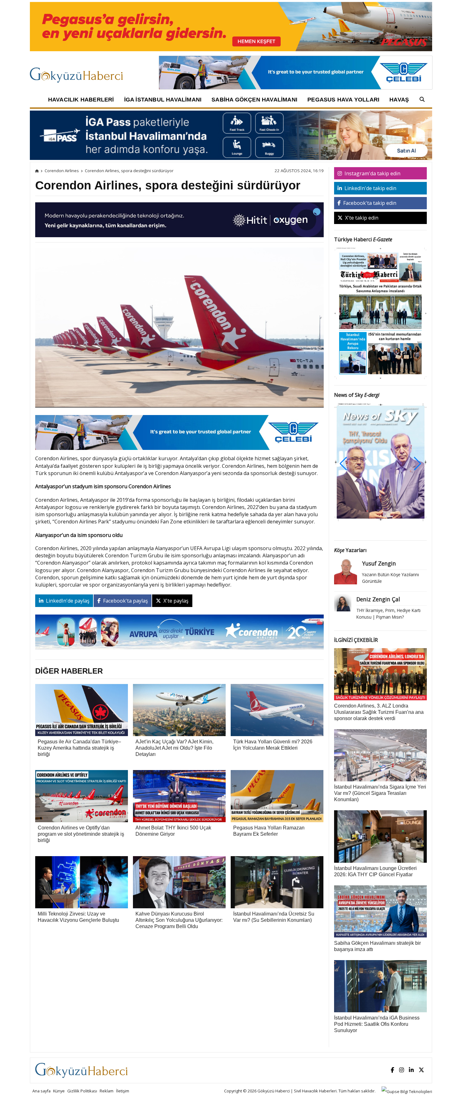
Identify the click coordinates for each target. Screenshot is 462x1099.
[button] (417, 464)
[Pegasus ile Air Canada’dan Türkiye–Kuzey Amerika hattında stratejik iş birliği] (81, 709)
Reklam (106, 1091)
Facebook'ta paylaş (125, 600)
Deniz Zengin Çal (378, 599)
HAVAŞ (399, 99)
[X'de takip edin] (421, 1070)
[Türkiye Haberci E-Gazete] (380, 312)
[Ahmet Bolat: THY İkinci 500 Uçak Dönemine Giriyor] (179, 795)
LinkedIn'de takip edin (369, 188)
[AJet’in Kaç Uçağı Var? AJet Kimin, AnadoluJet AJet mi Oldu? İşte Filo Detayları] (179, 709)
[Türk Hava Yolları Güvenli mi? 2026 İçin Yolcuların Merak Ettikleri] (277, 709)
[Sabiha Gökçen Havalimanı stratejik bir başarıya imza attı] (380, 910)
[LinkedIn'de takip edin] (411, 1070)
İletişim (122, 1091)
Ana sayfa (41, 1091)
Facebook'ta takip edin (369, 203)
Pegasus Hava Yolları (343, 99)
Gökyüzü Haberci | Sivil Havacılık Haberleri (297, 1091)
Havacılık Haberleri (81, 99)
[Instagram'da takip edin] (401, 1070)
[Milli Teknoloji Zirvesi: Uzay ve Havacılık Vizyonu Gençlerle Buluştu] (81, 881)
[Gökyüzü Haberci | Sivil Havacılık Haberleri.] (37, 170)
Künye (59, 1091)
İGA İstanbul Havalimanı (163, 99)
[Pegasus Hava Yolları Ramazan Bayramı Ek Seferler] (277, 795)
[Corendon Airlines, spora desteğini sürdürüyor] (179, 329)
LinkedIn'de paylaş (67, 600)
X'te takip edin (361, 217)
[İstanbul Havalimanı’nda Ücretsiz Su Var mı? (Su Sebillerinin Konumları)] (277, 881)
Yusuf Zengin (379, 563)
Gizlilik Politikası (82, 1091)
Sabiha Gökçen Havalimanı (254, 99)
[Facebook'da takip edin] (392, 1070)
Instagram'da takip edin (371, 173)
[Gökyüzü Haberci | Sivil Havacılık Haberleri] (79, 71)
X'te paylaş (175, 600)
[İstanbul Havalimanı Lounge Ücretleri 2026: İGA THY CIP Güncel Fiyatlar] (380, 836)
